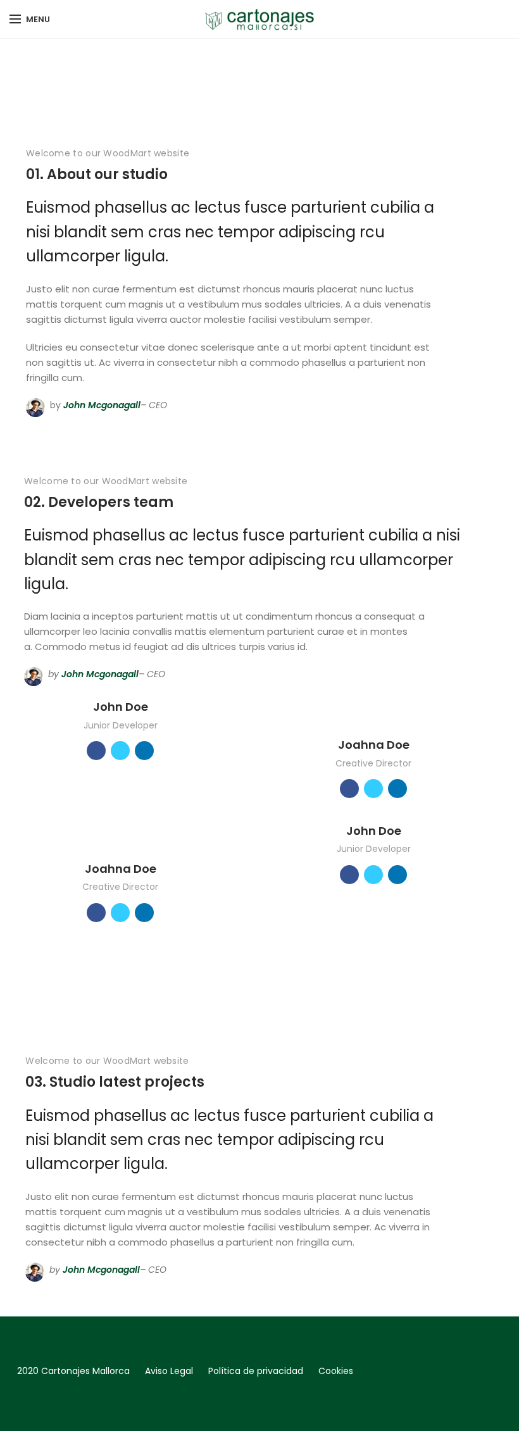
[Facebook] (485, 1401)
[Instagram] (503, 1401)
